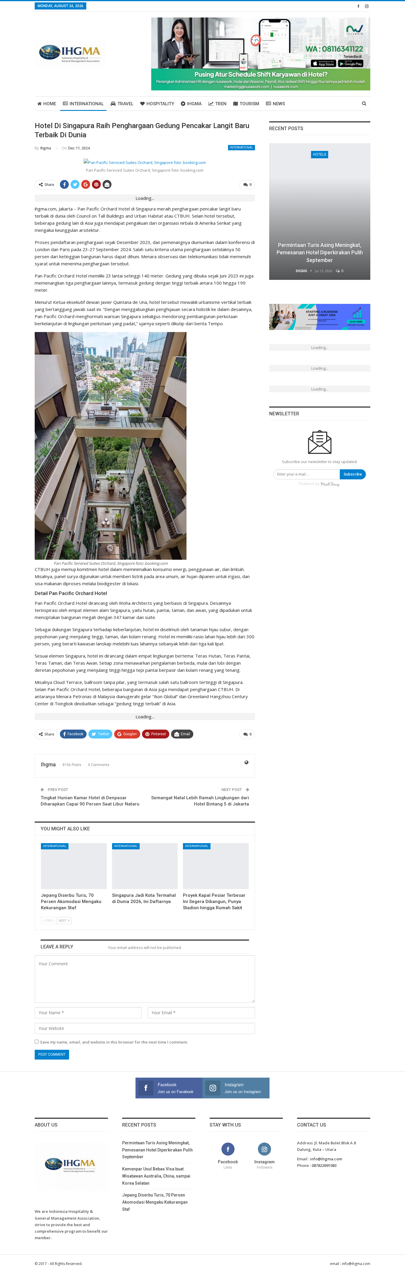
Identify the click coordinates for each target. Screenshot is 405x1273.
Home (49, 103)
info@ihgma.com (326, 1159)
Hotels (319, 154)
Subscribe (353, 474)
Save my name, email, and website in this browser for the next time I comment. (114, 1042)
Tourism (249, 103)
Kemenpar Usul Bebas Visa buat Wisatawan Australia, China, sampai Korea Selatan (156, 1176)
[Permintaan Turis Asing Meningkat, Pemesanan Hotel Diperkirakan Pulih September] (319, 211)
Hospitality (160, 103)
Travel (125, 103)
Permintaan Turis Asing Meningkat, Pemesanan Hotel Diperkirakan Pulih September (320, 252)
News (279, 103)
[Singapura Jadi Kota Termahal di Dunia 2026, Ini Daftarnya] (145, 866)
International (87, 103)
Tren (221, 103)
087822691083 (324, 1165)
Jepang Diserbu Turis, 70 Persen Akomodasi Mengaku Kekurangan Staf (155, 1202)
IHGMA (194, 103)
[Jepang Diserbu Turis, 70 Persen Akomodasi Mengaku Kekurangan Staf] (74, 866)
